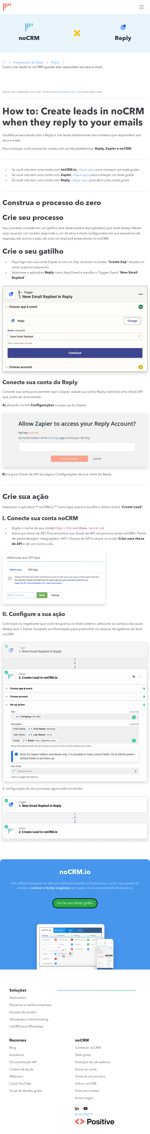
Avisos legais (84, 1098)
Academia (16, 1055)
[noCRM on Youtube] (85, 1109)
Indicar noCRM (85, 1083)
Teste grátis (83, 1055)
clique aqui (86, 170)
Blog (12, 1048)
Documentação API (23, 1062)
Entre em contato (87, 1091)
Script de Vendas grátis (25, 1091)
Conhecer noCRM (88, 1048)
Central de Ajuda (21, 1069)
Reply (55, 62)
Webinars (16, 1076)
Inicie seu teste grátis (75, 903)
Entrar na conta (86, 1069)
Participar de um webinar (93, 1062)
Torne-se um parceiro (90, 1076)
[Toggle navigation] (141, 7)
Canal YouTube (20, 1083)
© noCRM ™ (84, 1114)
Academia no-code (70, 92)
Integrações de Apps (28, 62)
